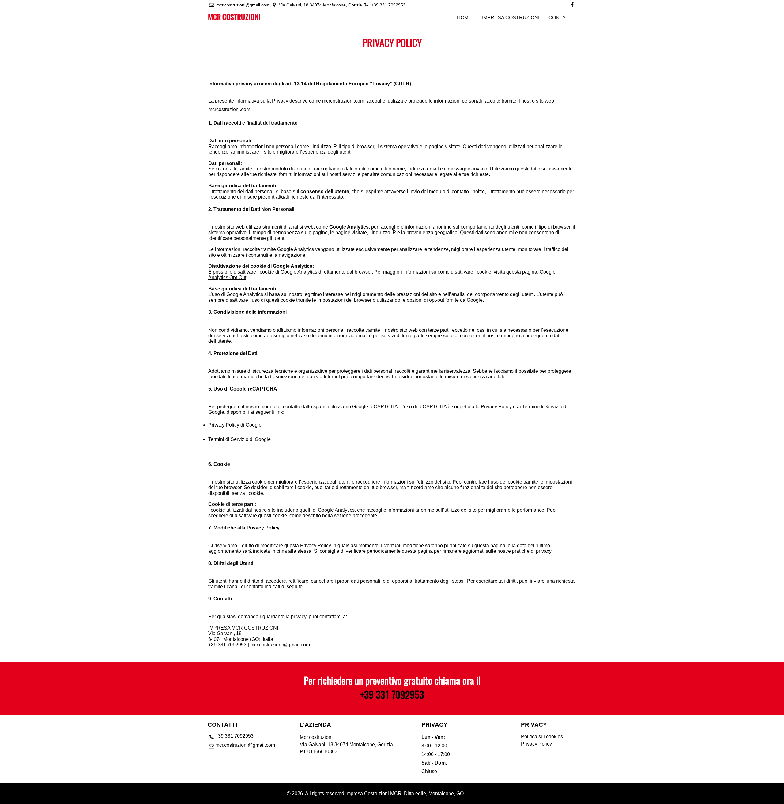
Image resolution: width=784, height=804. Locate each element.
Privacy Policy (536, 743)
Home (464, 17)
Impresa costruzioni (510, 17)
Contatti (560, 17)
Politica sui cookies (542, 736)
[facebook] (572, 4)
